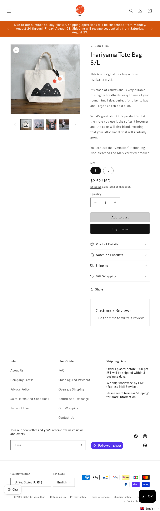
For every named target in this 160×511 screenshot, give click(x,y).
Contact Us (66, 417)
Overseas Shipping (71, 389)
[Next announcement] (151, 28)
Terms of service (100, 497)
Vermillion (100, 46)
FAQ (62, 370)
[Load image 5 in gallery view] (64, 124)
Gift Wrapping (68, 408)
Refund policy (58, 497)
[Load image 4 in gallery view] (51, 124)
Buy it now (120, 229)
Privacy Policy (20, 389)
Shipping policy (122, 497)
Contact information (138, 501)
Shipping (95, 186)
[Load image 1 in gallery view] (26, 124)
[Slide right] (75, 124)
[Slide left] (15, 124)
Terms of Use (19, 408)
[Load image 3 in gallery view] (38, 124)
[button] (8, 10)
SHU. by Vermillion (34, 497)
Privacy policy (78, 497)
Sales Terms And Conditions (29, 399)
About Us (17, 370)
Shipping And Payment (74, 380)
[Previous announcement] (8, 28)
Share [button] (99, 289)
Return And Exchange (74, 399)
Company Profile (22, 380)
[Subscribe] (80, 445)
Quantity (95, 194)
